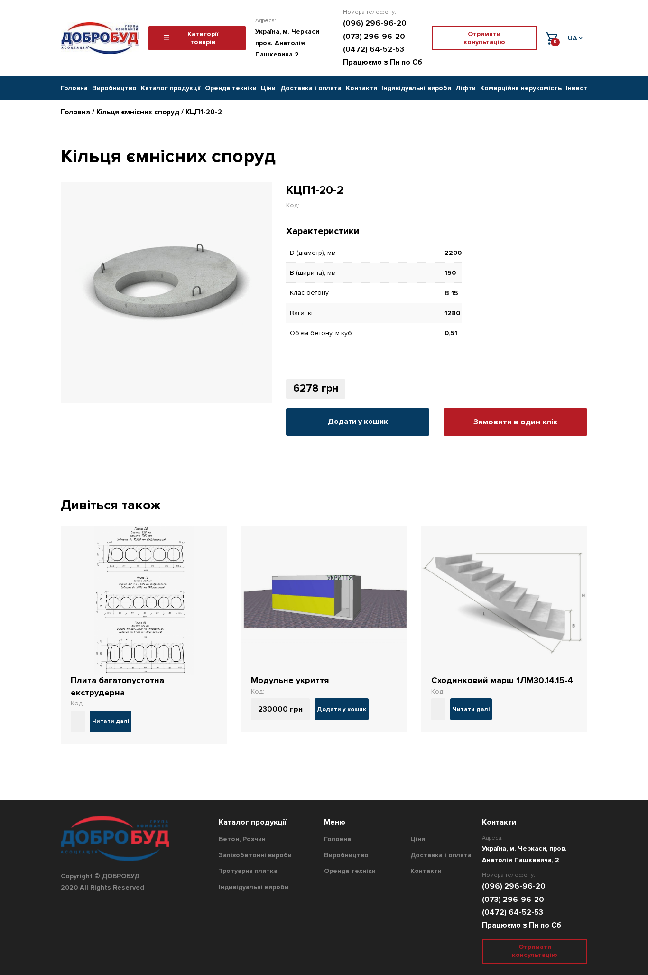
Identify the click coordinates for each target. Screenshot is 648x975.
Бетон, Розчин (242, 839)
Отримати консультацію (534, 951)
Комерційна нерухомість (521, 88)
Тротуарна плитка (248, 871)
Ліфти (465, 88)
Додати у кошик (358, 421)
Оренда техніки (231, 88)
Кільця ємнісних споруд (137, 112)
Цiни (268, 88)
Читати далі (110, 721)
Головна (74, 88)
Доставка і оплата (311, 88)
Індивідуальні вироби (416, 88)
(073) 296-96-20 (374, 36)
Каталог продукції (171, 88)
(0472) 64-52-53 (373, 49)
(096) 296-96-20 (375, 23)
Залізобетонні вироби (255, 855)
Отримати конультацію (484, 38)
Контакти (361, 88)
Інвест (576, 88)
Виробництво (114, 88)
